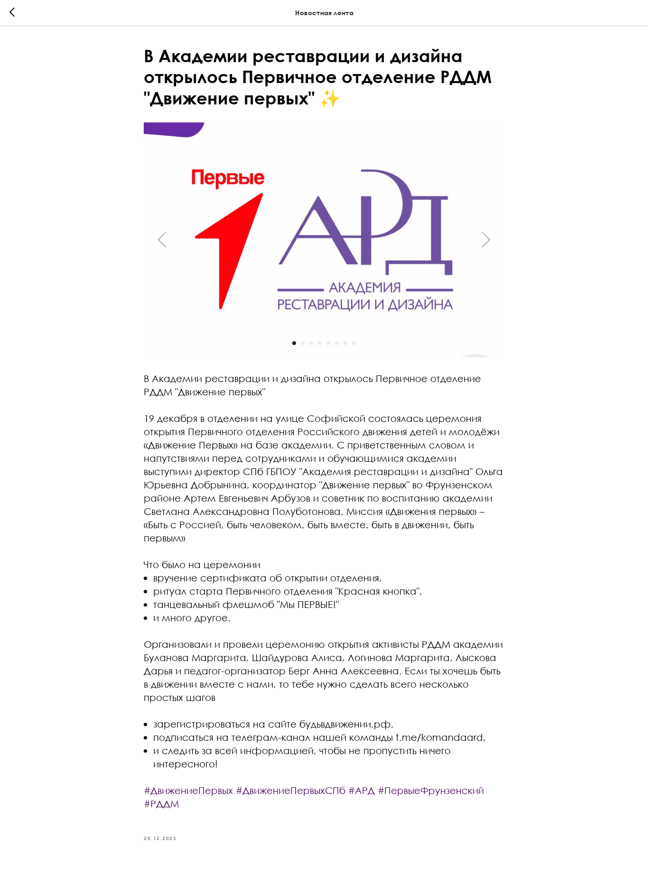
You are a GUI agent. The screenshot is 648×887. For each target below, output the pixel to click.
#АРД (361, 790)
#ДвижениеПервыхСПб (290, 790)
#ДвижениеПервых (188, 790)
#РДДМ (161, 803)
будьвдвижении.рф (345, 723)
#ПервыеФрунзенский (431, 790)
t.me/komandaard (439, 737)
